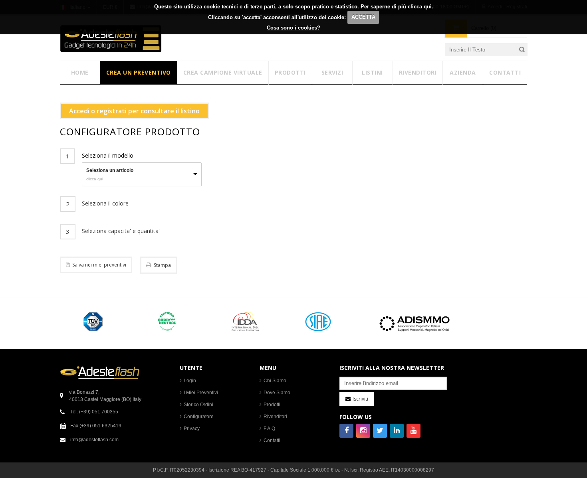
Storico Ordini (198, 404)
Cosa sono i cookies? (293, 28)
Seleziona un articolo (109, 170)
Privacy (192, 428)
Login (190, 380)
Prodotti (272, 404)
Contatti (272, 440)
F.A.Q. (270, 428)
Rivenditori (275, 416)
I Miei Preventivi (201, 392)
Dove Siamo (277, 392)
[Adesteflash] (111, 38)
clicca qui (420, 7)
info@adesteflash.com (94, 439)
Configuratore (199, 416)
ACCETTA (363, 17)
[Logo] (100, 372)
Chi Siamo (275, 380)
